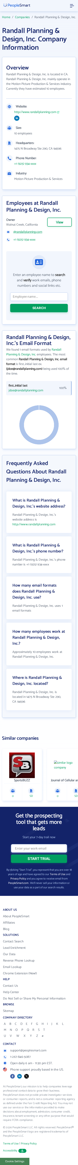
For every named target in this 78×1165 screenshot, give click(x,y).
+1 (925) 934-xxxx (25, 164)
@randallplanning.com (27, 232)
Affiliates (9, 922)
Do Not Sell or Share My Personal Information (34, 998)
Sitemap (8, 1011)
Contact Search (13, 941)
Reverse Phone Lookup (18, 960)
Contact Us (10, 986)
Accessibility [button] (10, 1150)
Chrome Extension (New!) (20, 973)
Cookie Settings (14, 1161)
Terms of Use (57, 874)
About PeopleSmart (16, 916)
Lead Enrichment (14, 948)
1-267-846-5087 (20, 1057)
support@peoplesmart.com (28, 1050)
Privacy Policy (18, 878)
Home (6, 17)
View (59, 222)
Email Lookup (12, 967)
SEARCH (39, 308)
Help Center (11, 992)
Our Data (9, 954)
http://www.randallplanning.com (35, 112)
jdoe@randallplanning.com (26, 390)
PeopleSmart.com (18, 883)
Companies (22, 17)
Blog (6, 929)
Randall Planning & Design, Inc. (33, 352)
